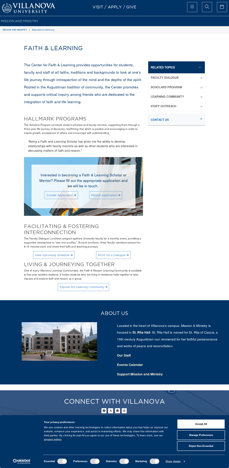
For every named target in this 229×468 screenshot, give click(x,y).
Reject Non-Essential (201, 446)
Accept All (201, 424)
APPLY (115, 7)
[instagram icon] (124, 410)
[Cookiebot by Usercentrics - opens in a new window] (21, 461)
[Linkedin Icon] (117, 410)
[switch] (95, 461)
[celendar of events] (222, 7)
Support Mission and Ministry (140, 374)
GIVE (131, 7)
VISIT (98, 7)
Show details (173, 461)
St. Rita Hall (141, 332)
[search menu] (207, 7)
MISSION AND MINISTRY (19, 21)
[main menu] (192, 7)
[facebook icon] (103, 410)
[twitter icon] (110, 410)
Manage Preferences (201, 435)
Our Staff (124, 355)
